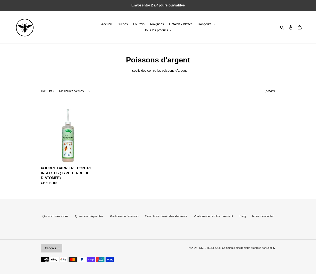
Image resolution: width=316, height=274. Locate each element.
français (50, 248)
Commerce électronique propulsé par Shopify (248, 247)
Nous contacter (263, 216)
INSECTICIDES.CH (210, 247)
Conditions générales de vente (166, 216)
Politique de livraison (124, 216)
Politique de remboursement (213, 216)
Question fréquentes (89, 216)
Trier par (47, 91)
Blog (242, 216)
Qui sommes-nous (55, 216)
